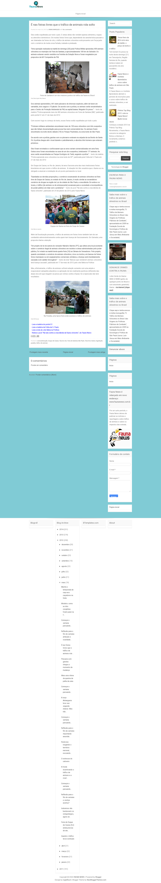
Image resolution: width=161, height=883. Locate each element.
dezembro (66, 544)
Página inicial (80, 14)
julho (63, 572)
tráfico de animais (42, 343)
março (64, 851)
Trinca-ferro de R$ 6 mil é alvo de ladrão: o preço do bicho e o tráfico (119, 43)
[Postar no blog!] (34, 336)
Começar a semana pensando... (66, 623)
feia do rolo (63, 341)
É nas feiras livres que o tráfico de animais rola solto (63, 24)
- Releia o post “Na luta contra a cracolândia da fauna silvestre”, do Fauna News (61, 333)
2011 (61, 869)
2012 (61, 540)
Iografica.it (67, 880)
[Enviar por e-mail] (32, 336)
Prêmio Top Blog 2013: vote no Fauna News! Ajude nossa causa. (119, 116)
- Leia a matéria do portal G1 (41, 324)
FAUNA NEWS (79, 877)
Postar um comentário (39, 365)
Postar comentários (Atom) (46, 375)
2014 (61, 529)
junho (64, 577)
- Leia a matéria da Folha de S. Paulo (45, 327)
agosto (64, 566)
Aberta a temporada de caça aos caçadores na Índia (67, 592)
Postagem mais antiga (96, 352)
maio (64, 582)
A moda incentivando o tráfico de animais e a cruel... (67, 772)
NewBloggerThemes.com (96, 880)
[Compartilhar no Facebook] (38, 336)
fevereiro (65, 857)
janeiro (64, 862)
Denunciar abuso (117, 349)
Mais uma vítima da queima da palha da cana (67, 678)
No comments (67, 29)
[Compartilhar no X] (36, 336)
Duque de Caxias (53, 341)
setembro (65, 561)
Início (111, 366)
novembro (66, 550)
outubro (65, 555)
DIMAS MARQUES (54, 29)
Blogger (125, 167)
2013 (61, 535)
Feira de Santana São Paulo (75, 341)
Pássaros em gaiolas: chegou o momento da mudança (66, 664)
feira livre (88, 341)
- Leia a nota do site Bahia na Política (45, 330)
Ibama (93, 341)
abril (63, 846)
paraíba (33, 343)
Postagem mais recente (39, 352)
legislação (99, 341)
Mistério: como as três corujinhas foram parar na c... (67, 609)
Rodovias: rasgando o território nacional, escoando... (66, 747)
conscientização (42, 341)
